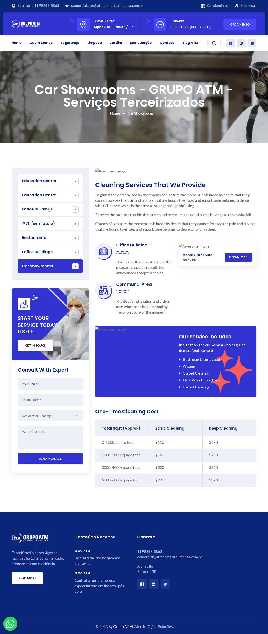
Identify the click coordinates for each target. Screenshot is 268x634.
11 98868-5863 (46, 5)
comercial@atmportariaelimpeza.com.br (165, 557)
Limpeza (94, 42)
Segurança (70, 42)
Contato (167, 42)
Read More (27, 578)
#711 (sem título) (38, 223)
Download (238, 257)
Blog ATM (190, 42)
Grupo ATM (123, 626)
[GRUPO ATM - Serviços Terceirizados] (26, 23)
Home (17, 42)
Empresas (248, 5)
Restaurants (34, 237)
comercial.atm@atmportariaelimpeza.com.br (107, 5)
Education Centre (39, 180)
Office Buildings (37, 209)
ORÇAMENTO (240, 24)
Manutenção (141, 42)
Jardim (116, 42)
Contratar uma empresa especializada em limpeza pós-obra (100, 586)
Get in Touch (35, 345)
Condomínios (217, 5)
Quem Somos (41, 42)
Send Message (50, 458)
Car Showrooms (37, 266)
